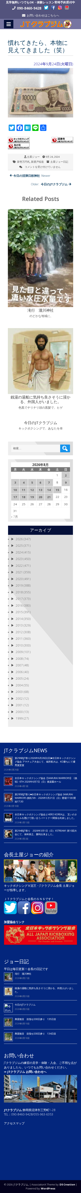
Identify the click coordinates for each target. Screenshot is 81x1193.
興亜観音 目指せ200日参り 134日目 (36, 1033)
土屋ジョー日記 (59, 161)
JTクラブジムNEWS (25, 750)
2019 (19, 585)
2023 (19, 559)
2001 (19, 705)
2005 (19, 678)
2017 (19, 599)
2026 (19, 539)
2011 (19, 639)
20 (40, 497)
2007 (19, 665)
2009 (19, 652)
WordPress (48, 1188)
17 (15, 497)
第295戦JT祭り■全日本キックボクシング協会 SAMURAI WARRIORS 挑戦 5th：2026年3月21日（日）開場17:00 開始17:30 (45, 798)
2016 (19, 605)
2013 (19, 625)
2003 (19, 692)
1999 (19, 718)
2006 (19, 672)
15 (57, 490)
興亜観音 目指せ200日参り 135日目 (35, 1019)
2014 (19, 619)
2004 (19, 685)
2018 (19, 592)
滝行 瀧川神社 (23, 973)
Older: (49, 184)
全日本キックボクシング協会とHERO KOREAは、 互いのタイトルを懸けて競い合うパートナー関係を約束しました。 (46, 816)
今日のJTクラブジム (25, 1004)
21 (49, 497)
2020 (19, 579)
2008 (19, 659)
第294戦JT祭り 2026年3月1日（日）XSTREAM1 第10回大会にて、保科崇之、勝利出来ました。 (46, 832)
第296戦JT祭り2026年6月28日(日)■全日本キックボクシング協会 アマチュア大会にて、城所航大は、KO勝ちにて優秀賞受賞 (45, 761)
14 (49, 490)
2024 (19, 552)
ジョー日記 (16, 961)
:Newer (31, 176)
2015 (19, 612)
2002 (19, 698)
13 (40, 490)
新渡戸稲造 (37, 161)
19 (32, 497)
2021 (19, 572)
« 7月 (14, 517)
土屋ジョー (33, 156)
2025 (19, 546)
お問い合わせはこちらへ (43, 15)
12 (32, 490)
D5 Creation (67, 1184)
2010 (19, 645)
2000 (19, 712)
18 (23, 497)
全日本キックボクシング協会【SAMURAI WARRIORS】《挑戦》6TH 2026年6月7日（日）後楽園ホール (46, 779)
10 (15, 490)
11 (23, 490)
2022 (19, 566)
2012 (19, 632)
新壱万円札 (23, 161)
